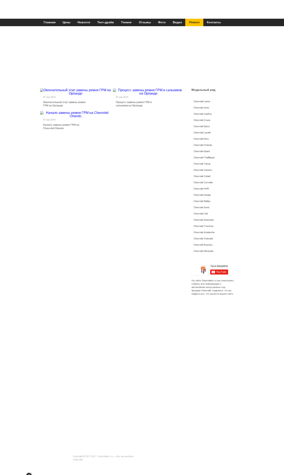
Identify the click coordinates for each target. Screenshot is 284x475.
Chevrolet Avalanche (204, 232)
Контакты (214, 22)
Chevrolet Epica (202, 126)
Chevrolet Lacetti (202, 133)
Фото (162, 22)
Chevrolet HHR (201, 189)
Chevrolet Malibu (202, 201)
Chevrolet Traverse (203, 226)
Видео (177, 22)
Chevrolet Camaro (203, 170)
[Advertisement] (141, 59)
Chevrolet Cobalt (202, 176)
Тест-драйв (105, 22)
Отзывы (145, 22)
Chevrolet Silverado (203, 251)
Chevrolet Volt (201, 214)
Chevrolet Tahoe (202, 164)
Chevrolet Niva (201, 139)
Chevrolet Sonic (202, 207)
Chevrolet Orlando (203, 145)
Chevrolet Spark (202, 151)
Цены (66, 22)
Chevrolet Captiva (203, 114)
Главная (50, 22)
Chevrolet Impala (202, 195)
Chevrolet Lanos (202, 101)
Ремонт (194, 22)
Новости (84, 22)
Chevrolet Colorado (203, 239)
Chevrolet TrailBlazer (204, 157)
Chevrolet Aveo (201, 108)
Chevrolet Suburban (204, 220)
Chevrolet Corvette (203, 182)
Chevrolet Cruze (202, 120)
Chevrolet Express (203, 245)
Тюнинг (126, 22)
